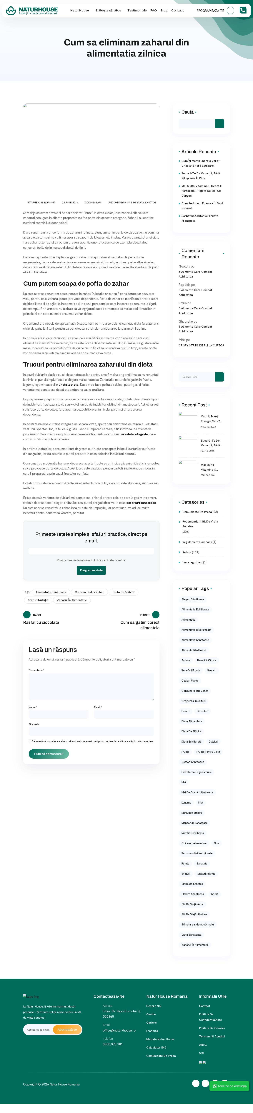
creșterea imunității (194, 701)
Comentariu (36, 670)
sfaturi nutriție (38, 600)
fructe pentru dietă (208, 752)
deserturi (202, 711)
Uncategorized (192, 562)
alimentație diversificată (196, 630)
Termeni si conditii (212, 1036)
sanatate (202, 863)
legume (186, 802)
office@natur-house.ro (119, 1030)
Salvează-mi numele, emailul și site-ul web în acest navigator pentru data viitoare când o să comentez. (93, 741)
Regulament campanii (197, 542)
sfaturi (186, 874)
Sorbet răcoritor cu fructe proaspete (200, 218)
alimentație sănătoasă (51, 592)
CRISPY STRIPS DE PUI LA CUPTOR (201, 345)
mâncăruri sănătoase (195, 823)
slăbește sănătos (192, 884)
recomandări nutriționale (197, 853)
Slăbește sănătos (108, 10)
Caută (188, 112)
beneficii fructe (191, 670)
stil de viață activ (193, 904)
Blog (164, 10)
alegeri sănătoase (193, 599)
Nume (33, 707)
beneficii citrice (206, 660)
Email (98, 707)
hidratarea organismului (197, 772)
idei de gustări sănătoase (197, 792)
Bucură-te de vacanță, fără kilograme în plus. (201, 175)
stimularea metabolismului (198, 924)
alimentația (188, 620)
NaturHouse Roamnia (41, 202)
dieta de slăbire (123, 592)
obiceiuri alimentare (194, 843)
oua (216, 843)
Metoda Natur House (160, 1039)
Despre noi (153, 1006)
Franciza (152, 1031)
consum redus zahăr (89, 592)
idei (184, 782)
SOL (201, 1053)
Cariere (151, 1022)
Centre (151, 1014)
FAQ (153, 10)
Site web (34, 724)
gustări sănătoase (193, 762)
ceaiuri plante (190, 681)
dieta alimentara (192, 721)
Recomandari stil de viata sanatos (132, 202)
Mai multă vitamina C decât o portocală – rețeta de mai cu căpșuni (202, 191)
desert (186, 711)
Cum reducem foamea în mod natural (202, 205)
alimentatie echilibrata (195, 609)
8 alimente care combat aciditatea (195, 274)
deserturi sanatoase (141, 503)
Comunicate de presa (161, 1056)
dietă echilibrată (192, 741)
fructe (185, 752)
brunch (211, 670)
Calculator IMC (156, 1047)
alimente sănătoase (194, 650)
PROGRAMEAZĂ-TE (211, 11)
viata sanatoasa (192, 935)
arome (186, 660)
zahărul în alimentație (72, 600)
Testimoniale (137, 10)
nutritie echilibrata (193, 833)
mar (200, 802)
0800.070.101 (113, 1044)
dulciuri (213, 741)
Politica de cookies (212, 1028)
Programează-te (91, 570)
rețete (185, 863)
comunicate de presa (197, 512)
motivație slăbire (192, 813)
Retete (186, 552)
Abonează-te (67, 1029)
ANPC (203, 1045)
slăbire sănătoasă (193, 894)
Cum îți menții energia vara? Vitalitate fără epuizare (200, 163)
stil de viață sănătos (194, 914)
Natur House (79, 10)
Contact (177, 10)
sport (214, 894)
